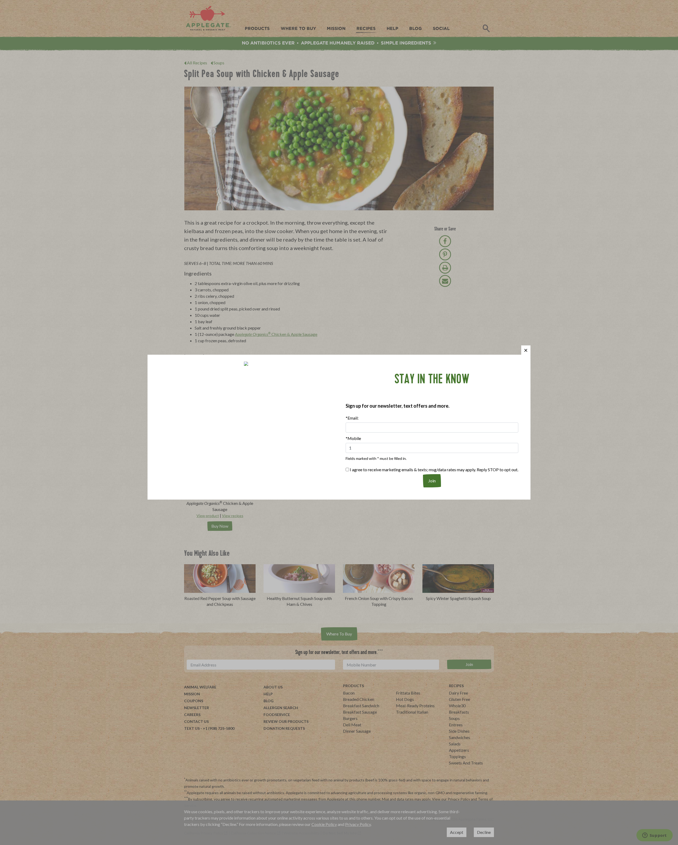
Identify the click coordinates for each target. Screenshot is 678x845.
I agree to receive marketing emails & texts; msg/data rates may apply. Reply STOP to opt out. (433, 469)
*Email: (352, 417)
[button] (525, 350)
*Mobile (353, 438)
